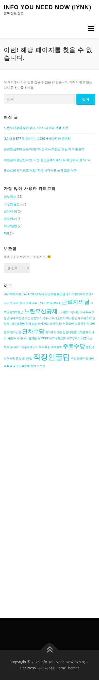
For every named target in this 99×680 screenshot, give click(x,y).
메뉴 (89, 28)
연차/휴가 (10, 219)
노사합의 (64, 312)
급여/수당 (10, 211)
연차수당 (33, 331)
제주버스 (86, 338)
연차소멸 (15, 332)
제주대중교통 (57, 338)
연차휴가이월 (53, 332)
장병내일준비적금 (74, 332)
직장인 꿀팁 (12, 204)
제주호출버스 (29, 347)
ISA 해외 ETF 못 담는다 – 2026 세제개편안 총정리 (37, 138)
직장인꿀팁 (51, 357)
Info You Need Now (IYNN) (47, 7)
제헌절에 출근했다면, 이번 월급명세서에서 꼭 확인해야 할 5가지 (47, 160)
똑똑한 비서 (77, 312)
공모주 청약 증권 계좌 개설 (21, 302)
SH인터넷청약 (35, 294)
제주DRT (43, 338)
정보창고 (10, 196)
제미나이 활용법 (26, 338)
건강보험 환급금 (55, 294)
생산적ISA (56, 323)
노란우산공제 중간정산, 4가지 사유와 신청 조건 (36, 128)
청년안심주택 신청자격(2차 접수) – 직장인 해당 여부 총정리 (44, 149)
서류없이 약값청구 (74, 323)
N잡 (6, 233)
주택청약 (56, 347)
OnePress (28, 667)
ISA (24, 294)
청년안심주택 (21, 366)
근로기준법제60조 (49, 302)
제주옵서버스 (12, 347)
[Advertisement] (49, 438)
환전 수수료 (37, 366)
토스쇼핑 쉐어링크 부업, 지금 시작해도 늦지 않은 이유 (40, 170)
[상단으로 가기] (50, 650)
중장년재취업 (24, 358)
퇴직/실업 (10, 226)
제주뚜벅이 (73, 338)
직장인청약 (78, 358)
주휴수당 (74, 346)
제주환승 (44, 347)
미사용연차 (73, 318)
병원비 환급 (23, 323)
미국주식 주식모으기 (52, 318)
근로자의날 (76, 301)
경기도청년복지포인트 (80, 294)
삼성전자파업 (40, 323)
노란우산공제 (41, 311)
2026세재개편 (12, 294)
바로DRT (86, 318)
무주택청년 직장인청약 (24, 318)
